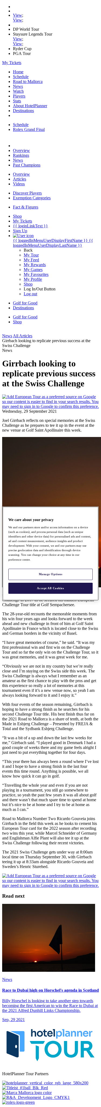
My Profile (33, 279)
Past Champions (26, 165)
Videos (19, 184)
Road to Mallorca (28, 81)
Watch (18, 91)
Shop (28, 284)
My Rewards (35, 264)
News (18, 86)
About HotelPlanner (30, 105)
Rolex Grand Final (29, 129)
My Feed (31, 260)
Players (19, 96)
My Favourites (36, 274)
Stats (17, 101)
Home (18, 72)
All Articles (22, 336)
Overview (21, 150)
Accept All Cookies (50, 588)
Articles (19, 179)
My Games (33, 269)
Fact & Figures (25, 207)
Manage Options (50, 574)
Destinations (23, 110)
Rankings (21, 155)
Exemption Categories (32, 198)
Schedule (21, 76)
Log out (30, 294)
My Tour (31, 255)
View (17, 15)
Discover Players (27, 193)
